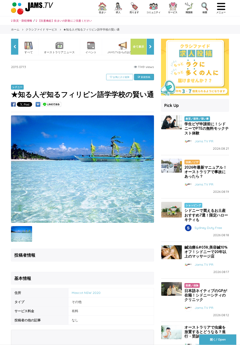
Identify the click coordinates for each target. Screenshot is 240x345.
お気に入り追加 (120, 77)
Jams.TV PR (204, 141)
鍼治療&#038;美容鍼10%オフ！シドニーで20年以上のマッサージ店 (206, 251)
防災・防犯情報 (22, 20)
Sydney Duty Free (208, 228)
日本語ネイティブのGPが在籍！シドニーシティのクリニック (205, 295)
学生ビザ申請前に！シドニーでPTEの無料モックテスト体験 (206, 128)
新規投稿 (145, 77)
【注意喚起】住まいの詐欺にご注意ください (64, 20)
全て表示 (138, 46)
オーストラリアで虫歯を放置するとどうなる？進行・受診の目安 (205, 331)
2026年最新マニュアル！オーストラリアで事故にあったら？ (205, 171)
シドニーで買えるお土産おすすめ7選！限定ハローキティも (206, 215)
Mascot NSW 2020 (86, 293)
